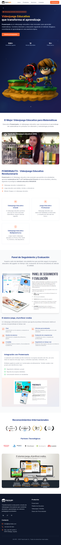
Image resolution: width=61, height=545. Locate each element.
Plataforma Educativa (38, 506)
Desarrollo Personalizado (39, 511)
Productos (26, 2)
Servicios (33, 2)
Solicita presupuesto (10, 34)
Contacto (41, 2)
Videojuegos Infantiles (38, 508)
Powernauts (35, 503)
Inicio (19, 2)
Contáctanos (54, 2)
